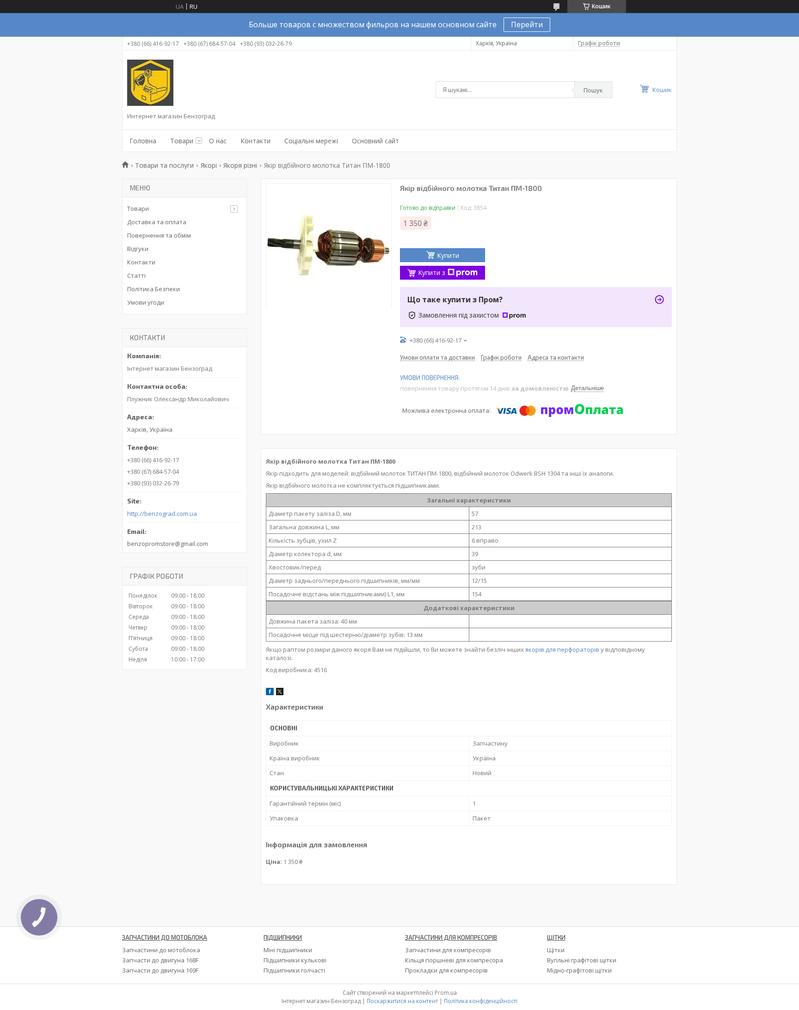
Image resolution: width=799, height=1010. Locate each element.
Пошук (593, 90)
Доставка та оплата (156, 222)
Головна (142, 140)
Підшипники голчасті (294, 970)
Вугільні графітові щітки (581, 960)
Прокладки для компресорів (446, 970)
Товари (181, 140)
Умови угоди (145, 302)
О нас (218, 140)
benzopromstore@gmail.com (167, 543)
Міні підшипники (288, 950)
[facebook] (270, 693)
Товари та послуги (164, 165)
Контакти (255, 140)
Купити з (431, 272)
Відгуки (137, 249)
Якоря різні (240, 165)
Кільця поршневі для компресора (454, 960)
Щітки (556, 950)
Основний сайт (375, 140)
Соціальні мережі (311, 140)
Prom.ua (446, 993)
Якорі (209, 165)
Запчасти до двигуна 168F (160, 960)
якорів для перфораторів (562, 649)
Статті (136, 275)
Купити (448, 255)
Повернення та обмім (159, 235)
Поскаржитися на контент (402, 1001)
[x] (279, 693)
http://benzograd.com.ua (162, 514)
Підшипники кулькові (295, 960)
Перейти (527, 24)
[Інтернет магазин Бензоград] (150, 83)
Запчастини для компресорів (448, 950)
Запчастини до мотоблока (161, 950)
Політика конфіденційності (480, 1001)
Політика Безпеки (153, 289)
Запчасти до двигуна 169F (160, 970)
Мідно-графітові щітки (579, 970)
